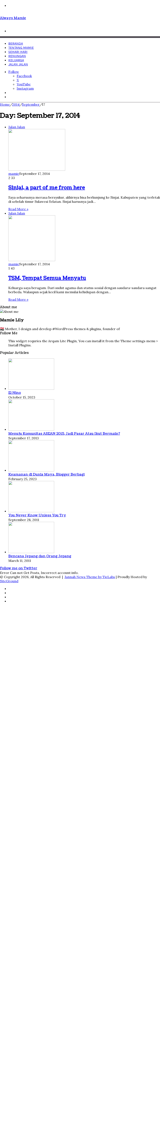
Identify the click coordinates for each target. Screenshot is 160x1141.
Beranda (15, 43)
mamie (13, 174)
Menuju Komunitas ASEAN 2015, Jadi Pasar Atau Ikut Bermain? (64, 433)
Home (5, 104)
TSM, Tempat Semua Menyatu (47, 278)
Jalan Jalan (18, 64)
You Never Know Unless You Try (37, 515)
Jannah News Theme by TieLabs (90, 577)
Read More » (18, 209)
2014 (16, 104)
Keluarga (16, 60)
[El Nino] (31, 388)
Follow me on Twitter (18, 568)
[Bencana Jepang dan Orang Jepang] (31, 552)
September (31, 104)
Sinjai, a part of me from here (46, 187)
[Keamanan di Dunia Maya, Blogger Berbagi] (31, 470)
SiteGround (9, 581)
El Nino (14, 393)
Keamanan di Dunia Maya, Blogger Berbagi (46, 474)
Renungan (17, 56)
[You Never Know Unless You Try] (31, 511)
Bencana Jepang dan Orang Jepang (39, 556)
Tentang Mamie (21, 48)
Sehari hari (18, 52)
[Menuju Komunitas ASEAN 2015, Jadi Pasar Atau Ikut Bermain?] (31, 429)
